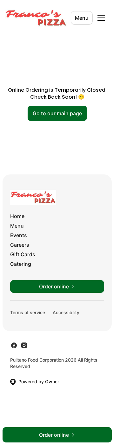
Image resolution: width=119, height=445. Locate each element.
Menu (82, 18)
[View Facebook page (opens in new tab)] (14, 345)
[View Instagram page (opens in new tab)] (24, 345)
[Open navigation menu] (101, 17)
